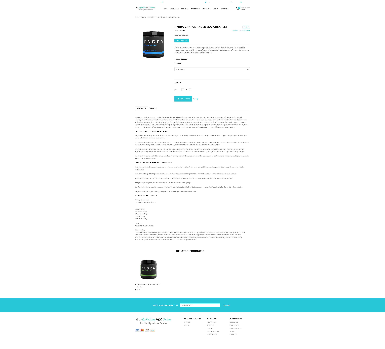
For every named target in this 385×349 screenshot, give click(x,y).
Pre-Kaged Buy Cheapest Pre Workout (148, 284)
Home (165, 9)
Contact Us (233, 334)
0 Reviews (235, 30)
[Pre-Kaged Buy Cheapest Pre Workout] (148, 269)
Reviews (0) (153, 108)
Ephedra (184, 9)
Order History (211, 322)
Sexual (215, 9)
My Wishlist (210, 325)
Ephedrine (195, 9)
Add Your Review (245, 30)
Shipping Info (234, 322)
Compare (210, 328)
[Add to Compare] (197, 99)
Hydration (151, 17)
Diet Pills (175, 9)
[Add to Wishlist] (194, 99)
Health (206, 9)
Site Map (232, 331)
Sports (224, 9)
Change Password (213, 331)
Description (141, 108)
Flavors (178, 63)
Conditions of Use (236, 328)
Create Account (212, 334)
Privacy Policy (234, 325)
